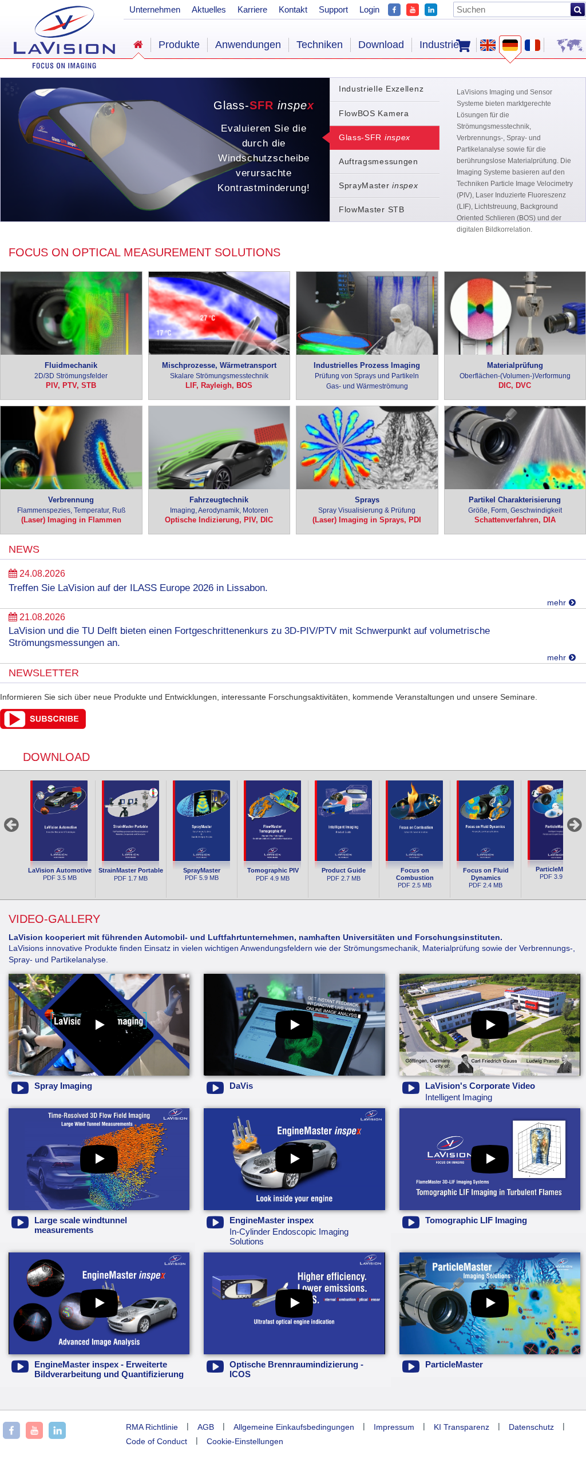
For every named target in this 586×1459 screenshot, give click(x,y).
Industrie (439, 44)
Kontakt (293, 9)
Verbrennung (71, 504)
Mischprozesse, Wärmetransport (219, 370)
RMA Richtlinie (152, 1427)
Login (369, 9)
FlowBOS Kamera (374, 113)
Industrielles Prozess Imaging (367, 375)
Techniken (319, 44)
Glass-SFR (370, 138)
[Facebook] (394, 8)
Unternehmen (154, 9)
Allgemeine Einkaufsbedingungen (293, 1427)
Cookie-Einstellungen (245, 1441)
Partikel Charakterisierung (515, 504)
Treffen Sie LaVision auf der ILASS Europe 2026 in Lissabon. (138, 587)
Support (333, 9)
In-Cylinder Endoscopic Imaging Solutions (289, 1231)
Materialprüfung (515, 370)
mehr (556, 602)
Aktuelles (209, 9)
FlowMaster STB (372, 209)
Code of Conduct (156, 1441)
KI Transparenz (461, 1427)
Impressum (394, 1427)
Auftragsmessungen (378, 161)
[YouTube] (412, 8)
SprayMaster (378, 185)
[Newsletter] (43, 726)
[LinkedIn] (431, 8)
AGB (205, 1427)
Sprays (366, 504)
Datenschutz (531, 1427)
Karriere (252, 9)
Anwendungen (248, 44)
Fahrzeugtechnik (219, 504)
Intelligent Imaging (480, 1091)
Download (381, 44)
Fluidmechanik (71, 370)
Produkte (179, 44)
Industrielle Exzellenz (381, 88)
